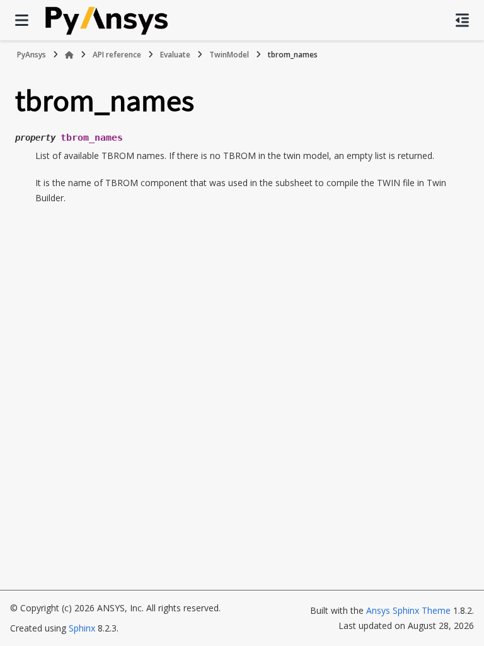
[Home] (69, 54)
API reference (117, 54)
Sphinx (82, 628)
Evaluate (175, 54)
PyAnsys (31, 54)
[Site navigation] (21, 20)
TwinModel (229, 54)
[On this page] (462, 20)
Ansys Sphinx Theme (409, 610)
